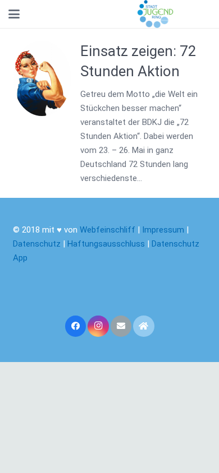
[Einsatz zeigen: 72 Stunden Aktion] (42, 78)
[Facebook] (75, 326)
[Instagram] (98, 326)
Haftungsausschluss (107, 244)
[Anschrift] (143, 326)
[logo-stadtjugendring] (155, 14)
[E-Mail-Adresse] (121, 326)
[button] (14, 14)
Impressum (163, 230)
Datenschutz (37, 244)
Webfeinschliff (107, 230)
